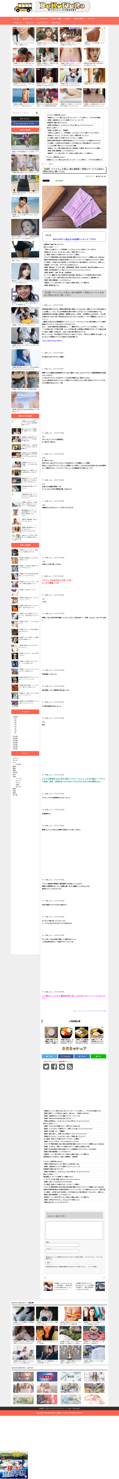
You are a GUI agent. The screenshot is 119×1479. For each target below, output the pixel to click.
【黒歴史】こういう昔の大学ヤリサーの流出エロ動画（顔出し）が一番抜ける (70, 153)
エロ (14, 762)
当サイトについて (50, 1408)
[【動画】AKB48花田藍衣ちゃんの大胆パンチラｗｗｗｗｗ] (25, 142)
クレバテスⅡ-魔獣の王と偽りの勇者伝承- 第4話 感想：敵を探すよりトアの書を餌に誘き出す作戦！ (73, 275)
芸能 (14, 776)
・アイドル (18, 778)
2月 (15, 731)
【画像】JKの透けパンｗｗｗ (27, 590)
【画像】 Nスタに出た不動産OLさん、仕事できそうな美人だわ (61, 1126)
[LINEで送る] (59, 181)
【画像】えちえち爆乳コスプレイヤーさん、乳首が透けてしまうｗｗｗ (28, 615)
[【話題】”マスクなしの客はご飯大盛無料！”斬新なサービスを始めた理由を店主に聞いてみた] (82, 1056)
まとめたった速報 (56, 19)
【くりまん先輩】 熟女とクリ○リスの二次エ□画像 (61, 145)
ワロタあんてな (17, 23)
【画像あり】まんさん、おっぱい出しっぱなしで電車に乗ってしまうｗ (68, 135)
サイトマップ (60, 1408)
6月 (15, 723)
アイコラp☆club (42, 19)
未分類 (15, 772)
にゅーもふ (16, 19)
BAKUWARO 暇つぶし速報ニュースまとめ (56, 1413)
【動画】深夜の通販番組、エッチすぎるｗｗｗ (60, 151)
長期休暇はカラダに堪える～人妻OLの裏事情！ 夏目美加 (60, 1157)
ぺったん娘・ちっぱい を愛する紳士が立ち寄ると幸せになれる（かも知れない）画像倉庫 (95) (71, 277)
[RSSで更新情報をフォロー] (69, 1067)
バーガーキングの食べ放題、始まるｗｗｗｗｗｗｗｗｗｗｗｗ (61, 1179)
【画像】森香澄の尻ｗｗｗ (51, 285)
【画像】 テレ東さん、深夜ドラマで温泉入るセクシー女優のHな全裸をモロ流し (66, 1146)
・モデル (17, 783)
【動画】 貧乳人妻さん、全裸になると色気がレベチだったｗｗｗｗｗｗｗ (65, 1134)
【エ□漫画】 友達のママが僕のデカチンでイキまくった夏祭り (65, 138)
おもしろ (16, 758)
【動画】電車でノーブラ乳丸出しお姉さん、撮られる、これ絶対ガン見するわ (66, 1113)
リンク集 (68, 1408)
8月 (15, 718)
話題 (99, 176)
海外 (14, 774)
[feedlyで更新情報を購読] (61, 1067)
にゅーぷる (91, 19)
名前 (48, 1242)
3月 (15, 729)
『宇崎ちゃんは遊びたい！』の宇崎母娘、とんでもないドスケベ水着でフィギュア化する (73, 133)
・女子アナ (18, 787)
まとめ (15, 760)
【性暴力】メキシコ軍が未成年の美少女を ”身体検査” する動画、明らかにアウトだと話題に (74, 148)
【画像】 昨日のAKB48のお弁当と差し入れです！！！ (59, 1118)
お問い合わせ (76, 1408)
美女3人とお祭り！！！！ (54, 128)
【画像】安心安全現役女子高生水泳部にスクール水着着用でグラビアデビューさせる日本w (69, 1149)
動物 (14, 766)
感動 (14, 770)
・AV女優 (17, 764)
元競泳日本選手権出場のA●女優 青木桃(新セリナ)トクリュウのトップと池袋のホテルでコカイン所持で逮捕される (80, 140)
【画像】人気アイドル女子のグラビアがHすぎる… (57, 1182)
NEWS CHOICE (56, 23)
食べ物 (103, 176)
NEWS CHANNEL (79, 19)
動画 (14, 768)
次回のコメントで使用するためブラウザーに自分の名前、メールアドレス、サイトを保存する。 (74, 1257)
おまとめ (67, 19)
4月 (15, 727)
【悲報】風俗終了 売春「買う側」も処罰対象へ (58, 272)
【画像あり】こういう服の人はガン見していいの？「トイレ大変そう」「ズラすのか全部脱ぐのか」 (76, 117)
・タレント (18, 780)
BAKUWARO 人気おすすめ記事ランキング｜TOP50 (74, 239)
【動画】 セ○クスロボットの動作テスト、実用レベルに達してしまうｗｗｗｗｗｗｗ (68, 1128)
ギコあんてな (29, 23)
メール (49, 1249)
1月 (15, 733)
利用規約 (41, 1408)
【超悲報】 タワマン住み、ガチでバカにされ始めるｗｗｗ (61, 265)
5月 (15, 725)
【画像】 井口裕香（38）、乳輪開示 (57, 130)
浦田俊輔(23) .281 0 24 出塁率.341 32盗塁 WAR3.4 (58, 1177)
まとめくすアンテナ (42, 23)
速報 (14, 793)
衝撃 (14, 789)
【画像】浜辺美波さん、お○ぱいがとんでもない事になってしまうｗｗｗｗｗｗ (70, 125)
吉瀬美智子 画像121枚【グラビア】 (57, 122)
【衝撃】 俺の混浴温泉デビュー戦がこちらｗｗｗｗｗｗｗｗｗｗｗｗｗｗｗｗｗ (67, 270)
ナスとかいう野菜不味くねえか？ (56, 115)
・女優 (16, 785)
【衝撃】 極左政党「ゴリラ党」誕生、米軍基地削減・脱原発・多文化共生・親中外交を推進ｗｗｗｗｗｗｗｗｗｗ (77, 267)
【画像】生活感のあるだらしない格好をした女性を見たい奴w (61, 1164)
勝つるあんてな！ (28, 19)
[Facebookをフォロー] (53, 1067)
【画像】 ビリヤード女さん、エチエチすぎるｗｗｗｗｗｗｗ (61, 1141)
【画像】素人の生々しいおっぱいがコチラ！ (56, 1202)
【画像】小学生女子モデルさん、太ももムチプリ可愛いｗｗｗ (61, 1200)
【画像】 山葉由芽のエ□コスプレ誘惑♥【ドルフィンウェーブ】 (65, 120)
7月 (15, 720)
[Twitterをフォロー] (45, 1067)
